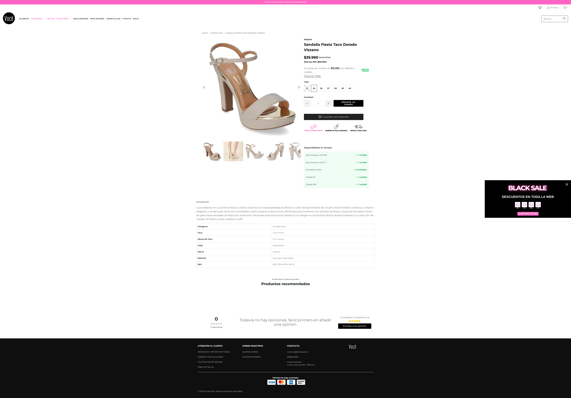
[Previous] (204, 87)
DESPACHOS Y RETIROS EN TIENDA (214, 352)
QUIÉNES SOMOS (250, 352)
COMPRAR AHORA (528, 214)
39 (342, 88)
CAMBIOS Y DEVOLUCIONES (210, 357)
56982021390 (292, 357)
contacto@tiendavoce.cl (297, 352)
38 (335, 88)
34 (307, 88)
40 (349, 88)
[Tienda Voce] (9, 18)
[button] (38, 19)
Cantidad (308, 97)
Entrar (554, 8)
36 (321, 88)
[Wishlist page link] (541, 7)
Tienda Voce (209, 391)
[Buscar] (564, 19)
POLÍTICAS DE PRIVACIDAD (210, 362)
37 (328, 88)
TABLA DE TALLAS (206, 367)
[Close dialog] (567, 184)
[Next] (298, 87)
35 (314, 88)
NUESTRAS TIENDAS (251, 357)
